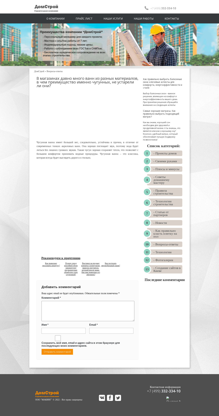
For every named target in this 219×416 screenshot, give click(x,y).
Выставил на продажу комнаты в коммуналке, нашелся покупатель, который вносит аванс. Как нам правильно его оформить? (90, 269)
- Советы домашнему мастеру (161, 179)
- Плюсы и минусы (166, 169)
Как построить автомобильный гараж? (110, 264)
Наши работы (144, 18)
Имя (45, 324)
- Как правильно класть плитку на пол (165, 233)
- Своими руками (165, 161)
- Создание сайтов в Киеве (167, 269)
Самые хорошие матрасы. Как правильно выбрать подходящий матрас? (161, 113)
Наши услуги (113, 18)
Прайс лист (84, 18)
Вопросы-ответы (55, 71)
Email (93, 324)
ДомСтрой (39, 71)
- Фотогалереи (163, 260)
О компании (55, 18)
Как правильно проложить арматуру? (51, 264)
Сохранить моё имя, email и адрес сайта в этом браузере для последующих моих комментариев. (81, 344)
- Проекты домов (165, 153)
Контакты (172, 18)
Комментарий (51, 297)
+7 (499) (164, 391)
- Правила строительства (163, 192)
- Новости (160, 223)
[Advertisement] (87, 117)
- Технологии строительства (163, 202)
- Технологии (162, 252)
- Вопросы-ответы (165, 244)
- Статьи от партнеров (161, 213)
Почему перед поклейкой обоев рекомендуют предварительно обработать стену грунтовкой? (71, 269)
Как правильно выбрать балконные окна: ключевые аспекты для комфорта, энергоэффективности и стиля (162, 83)
